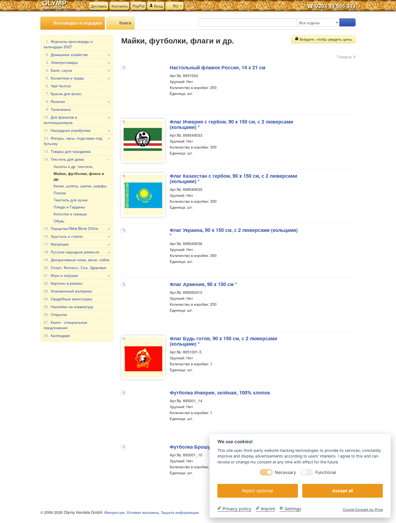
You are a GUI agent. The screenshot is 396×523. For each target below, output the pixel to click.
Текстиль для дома (77, 159)
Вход (158, 6)
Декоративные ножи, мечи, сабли (76, 259)
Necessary (285, 472)
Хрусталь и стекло (77, 236)
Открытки (55, 314)
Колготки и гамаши (70, 213)
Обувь (59, 220)
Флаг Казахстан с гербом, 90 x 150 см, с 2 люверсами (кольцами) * (233, 178)
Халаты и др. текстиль (73, 166)
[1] (347, 22)
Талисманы (58, 109)
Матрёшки (77, 244)
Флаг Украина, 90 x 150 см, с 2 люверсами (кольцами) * (234, 232)
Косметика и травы (78, 78)
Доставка (99, 6)
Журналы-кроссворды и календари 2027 (68, 44)
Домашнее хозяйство (78, 54)
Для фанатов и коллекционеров (77, 119)
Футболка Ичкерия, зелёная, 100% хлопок (220, 392)
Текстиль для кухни (71, 199)
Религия (78, 101)
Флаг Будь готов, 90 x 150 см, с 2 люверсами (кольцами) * (223, 341)
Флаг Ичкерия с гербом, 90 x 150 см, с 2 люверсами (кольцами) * (231, 124)
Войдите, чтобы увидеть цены (325, 39)
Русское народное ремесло (77, 251)
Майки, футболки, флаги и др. (79, 176)
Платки (60, 192)
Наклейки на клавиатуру (68, 306)
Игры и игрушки (77, 275)
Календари (57, 335)
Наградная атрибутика (77, 130)
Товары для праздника (67, 151)
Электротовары (78, 62)
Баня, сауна (78, 70)
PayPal (138, 6)
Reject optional (257, 490)
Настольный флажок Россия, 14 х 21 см (217, 67)
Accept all (342, 490)
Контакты (120, 6)
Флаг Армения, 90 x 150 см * (203, 284)
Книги (124, 22)
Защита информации (180, 512)
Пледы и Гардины (69, 206)
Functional (325, 472)
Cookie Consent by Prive (363, 509)
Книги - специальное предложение (65, 324)
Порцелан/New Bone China (77, 228)
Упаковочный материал (68, 291)
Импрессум (114, 512)
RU (175, 6)
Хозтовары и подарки (77, 22)
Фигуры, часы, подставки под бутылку (77, 140)
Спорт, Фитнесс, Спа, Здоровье (75, 267)
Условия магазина (143, 512)
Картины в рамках (63, 283)
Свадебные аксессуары (68, 298)
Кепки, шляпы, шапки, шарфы (80, 185)
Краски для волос (64, 93)
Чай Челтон (58, 85)
